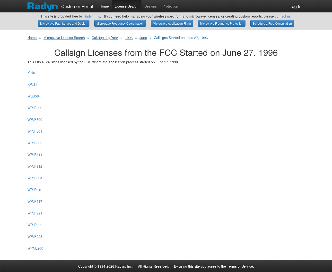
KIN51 (32, 72)
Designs (150, 6)
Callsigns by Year (105, 37)
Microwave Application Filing (172, 23)
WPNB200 (35, 248)
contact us (283, 16)
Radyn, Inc (92, 16)
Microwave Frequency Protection (221, 23)
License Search (127, 6)
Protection (170, 6)
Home (104, 6)
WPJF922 (34, 224)
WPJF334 (34, 177)
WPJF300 (34, 119)
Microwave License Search (64, 37)
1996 (129, 37)
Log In (295, 6)
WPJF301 (34, 131)
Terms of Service (240, 266)
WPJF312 (34, 166)
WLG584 (34, 96)
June (143, 37)
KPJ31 (32, 84)
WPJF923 (34, 236)
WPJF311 (34, 154)
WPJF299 (34, 107)
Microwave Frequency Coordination (120, 23)
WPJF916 (34, 189)
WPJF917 (34, 201)
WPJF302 (34, 142)
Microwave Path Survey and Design (63, 23)
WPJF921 (34, 213)
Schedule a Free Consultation (272, 23)
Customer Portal (76, 5)
